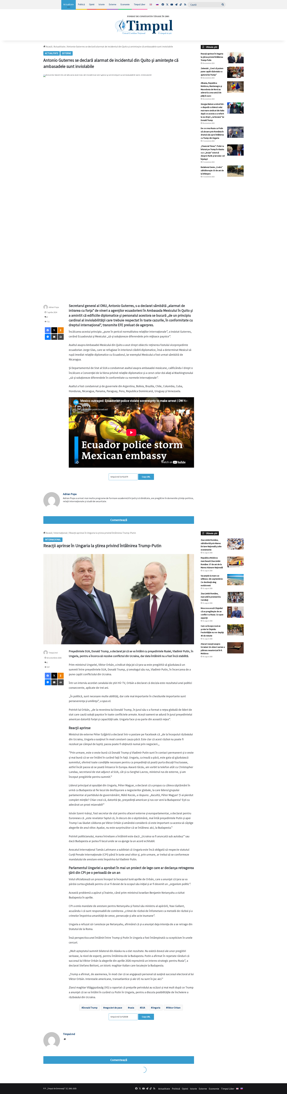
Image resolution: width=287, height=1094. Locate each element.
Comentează (118, 520)
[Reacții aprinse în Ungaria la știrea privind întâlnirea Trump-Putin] (235, 57)
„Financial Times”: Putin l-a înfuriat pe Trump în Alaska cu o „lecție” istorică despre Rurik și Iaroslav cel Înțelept (213, 152)
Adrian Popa (54, 307)
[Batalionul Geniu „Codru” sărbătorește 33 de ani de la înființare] (235, 171)
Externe (112, 4)
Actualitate (68, 4)
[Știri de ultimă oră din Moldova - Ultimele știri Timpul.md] (143, 25)
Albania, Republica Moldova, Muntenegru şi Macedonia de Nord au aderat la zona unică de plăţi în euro (211, 89)
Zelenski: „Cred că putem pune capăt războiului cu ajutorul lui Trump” (212, 71)
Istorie (102, 4)
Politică (81, 4)
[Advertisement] (222, 230)
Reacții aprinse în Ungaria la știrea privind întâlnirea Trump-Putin (212, 56)
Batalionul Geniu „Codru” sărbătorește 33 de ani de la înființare (212, 170)
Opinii (91, 4)
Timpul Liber (139, 4)
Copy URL (146, 476)
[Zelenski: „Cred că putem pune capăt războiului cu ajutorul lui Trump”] (235, 72)
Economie (125, 4)
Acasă (49, 46)
